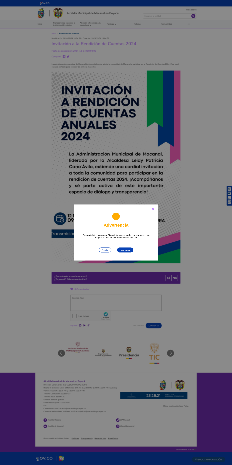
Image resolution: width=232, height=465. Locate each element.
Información (125, 250)
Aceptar (105, 250)
